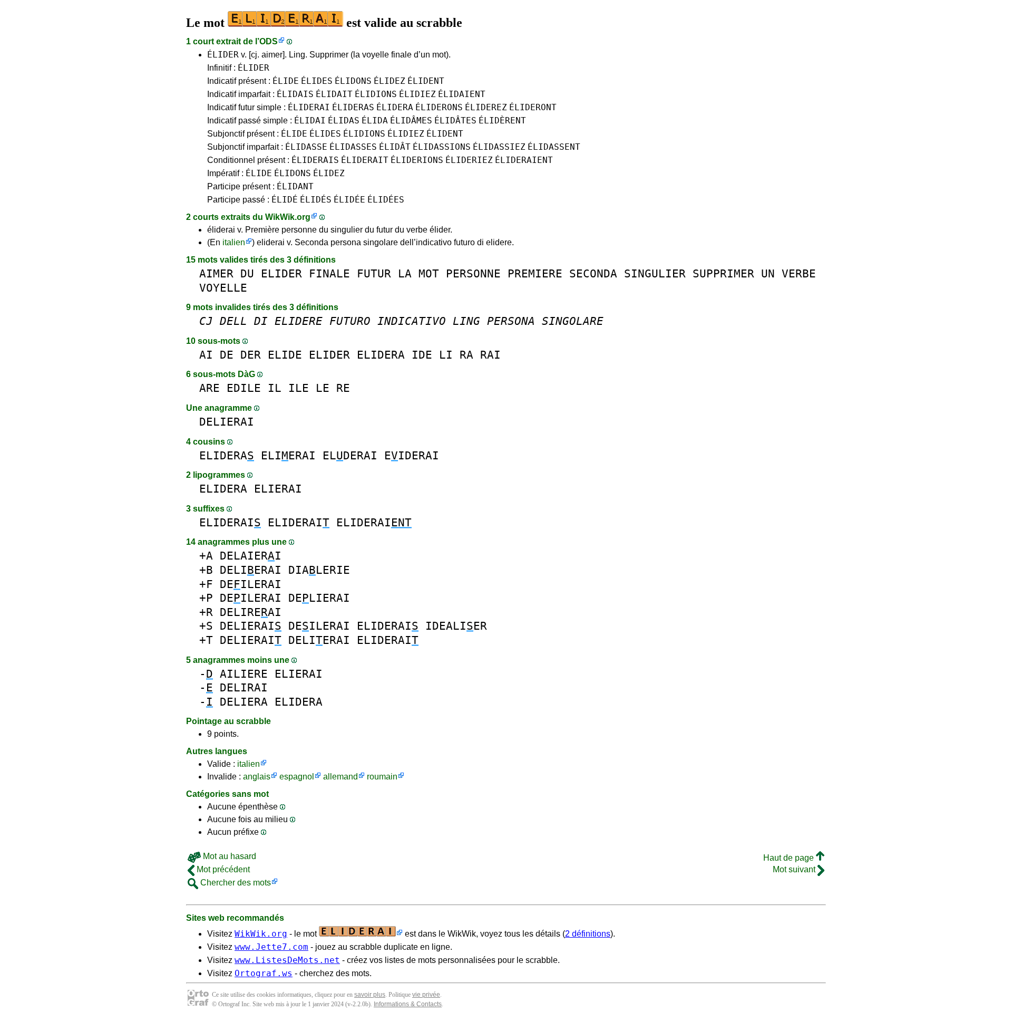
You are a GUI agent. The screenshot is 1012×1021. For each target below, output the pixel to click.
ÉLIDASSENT (554, 147)
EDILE (244, 387)
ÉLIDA (375, 120)
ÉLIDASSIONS (442, 147)
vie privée (426, 994)
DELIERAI (226, 421)
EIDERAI (411, 455)
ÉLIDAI (310, 120)
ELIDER (281, 273)
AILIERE (244, 673)
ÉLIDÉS (316, 200)
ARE (209, 387)
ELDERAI (350, 455)
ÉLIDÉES (385, 200)
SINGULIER (655, 273)
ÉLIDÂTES (455, 120)
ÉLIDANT (295, 186)
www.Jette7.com (271, 947)
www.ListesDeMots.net (287, 960)
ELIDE (285, 354)
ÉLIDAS (343, 120)
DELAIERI (250, 555)
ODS (268, 41)
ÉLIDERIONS (417, 160)
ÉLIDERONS (439, 107)
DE (226, 354)
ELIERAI (288, 455)
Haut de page (789, 857)
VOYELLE (223, 287)
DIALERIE (319, 569)
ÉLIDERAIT (364, 160)
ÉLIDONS (353, 81)
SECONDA (593, 273)
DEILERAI (250, 584)
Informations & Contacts (408, 1004)
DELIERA (244, 701)
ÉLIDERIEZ (469, 160)
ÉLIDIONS (376, 94)
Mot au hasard (228, 856)
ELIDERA (381, 354)
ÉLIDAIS (295, 94)
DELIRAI (244, 687)
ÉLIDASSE (306, 147)
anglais (256, 776)
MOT (429, 273)
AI (206, 354)
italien (233, 242)
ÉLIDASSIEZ (499, 147)
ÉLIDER (223, 55)
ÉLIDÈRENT (502, 120)
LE (322, 387)
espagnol (296, 776)
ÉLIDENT (425, 81)
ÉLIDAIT (334, 94)
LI (446, 354)
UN (768, 273)
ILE (298, 387)
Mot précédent (222, 869)
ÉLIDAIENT (461, 94)
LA (405, 273)
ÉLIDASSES (353, 147)
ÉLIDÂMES (411, 120)
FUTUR (374, 273)
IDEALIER (456, 625)
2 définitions (587, 933)
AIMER (216, 273)
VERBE (799, 273)
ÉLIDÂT (395, 147)
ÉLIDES (317, 81)
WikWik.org (287, 217)
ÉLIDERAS (353, 107)
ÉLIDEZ (389, 81)
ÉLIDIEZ (417, 94)
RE (343, 387)
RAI (490, 354)
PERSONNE (473, 273)
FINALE (329, 273)
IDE (422, 354)
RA (466, 354)
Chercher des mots (234, 882)
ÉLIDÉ (284, 200)
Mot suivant (795, 869)
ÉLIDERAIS (315, 160)
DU (247, 273)
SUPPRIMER (723, 273)
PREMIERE (535, 273)
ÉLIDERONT (533, 107)
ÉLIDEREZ (486, 107)
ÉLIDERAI (309, 107)
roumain (382, 776)
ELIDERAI (230, 522)
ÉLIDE (286, 81)
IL (274, 387)
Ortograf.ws (264, 973)
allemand (340, 776)
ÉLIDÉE (349, 200)
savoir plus (369, 994)
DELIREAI (250, 612)
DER (250, 354)
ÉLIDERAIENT (524, 160)
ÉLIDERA (394, 107)
